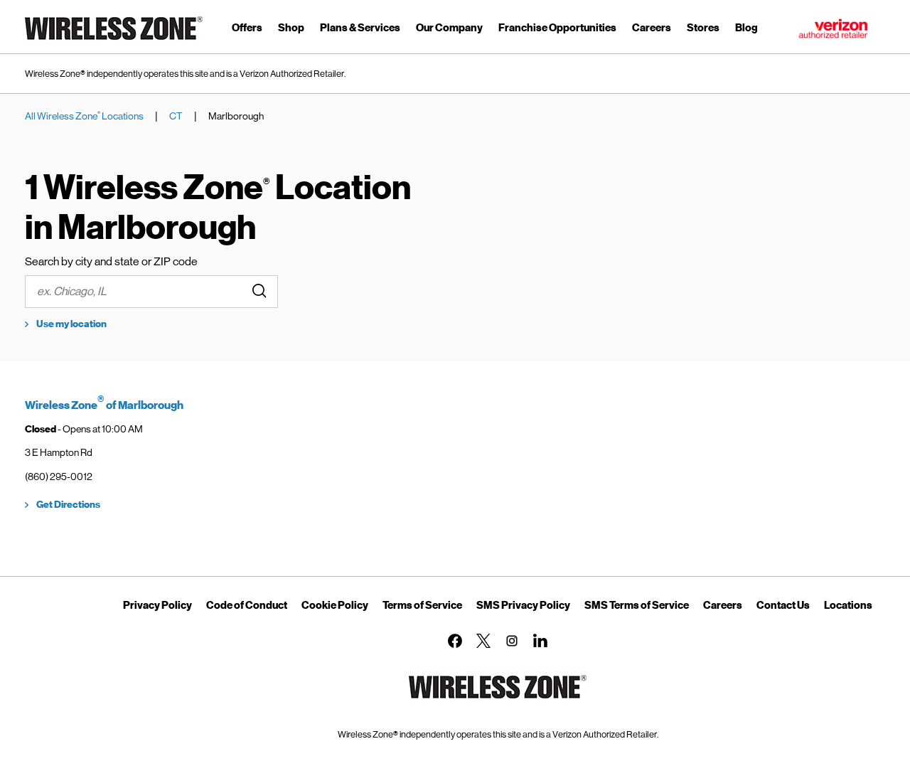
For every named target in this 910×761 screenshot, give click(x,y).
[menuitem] (247, 30)
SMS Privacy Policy (523, 605)
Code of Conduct (246, 605)
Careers (722, 605)
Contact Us (783, 605)
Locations (848, 605)
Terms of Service (422, 605)
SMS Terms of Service (636, 605)
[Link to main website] (114, 42)
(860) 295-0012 (58, 476)
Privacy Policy (157, 605)
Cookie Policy (334, 605)
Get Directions (68, 504)
